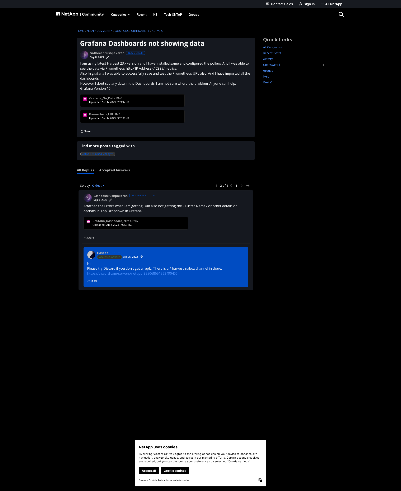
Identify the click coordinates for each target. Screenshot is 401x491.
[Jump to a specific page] (248, 185)
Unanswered (293, 65)
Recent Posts (272, 53)
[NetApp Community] (80, 14)
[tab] (85, 170)
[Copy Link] (107, 57)
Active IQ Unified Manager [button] (97, 154)
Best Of (268, 82)
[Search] (341, 14)
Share (85, 131)
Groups (268, 71)
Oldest (97, 186)
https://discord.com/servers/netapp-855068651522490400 (132, 273)
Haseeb (102, 253)
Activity (268, 59)
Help (266, 76)
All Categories (272, 47)
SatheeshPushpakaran (107, 53)
